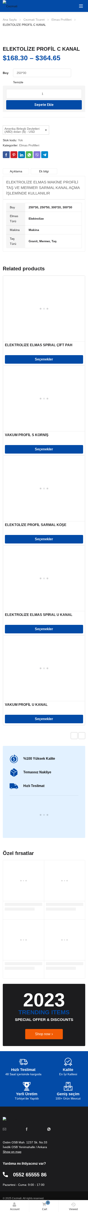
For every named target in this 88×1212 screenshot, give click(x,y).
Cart (45, 1206)
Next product (81, 735)
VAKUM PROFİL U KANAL (26, 704)
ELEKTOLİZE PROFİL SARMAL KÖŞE (35, 525)
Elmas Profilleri (61, 19)
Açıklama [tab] (16, 171)
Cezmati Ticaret (34, 19)
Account (14, 1209)
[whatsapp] (48, 1129)
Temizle (18, 82)
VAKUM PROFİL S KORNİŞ (26, 435)
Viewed (73, 1209)
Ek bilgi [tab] (44, 171)
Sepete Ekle (44, 104)
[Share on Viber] (37, 154)
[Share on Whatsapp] (29, 154)
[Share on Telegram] (44, 154)
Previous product (74, 735)
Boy (6, 73)
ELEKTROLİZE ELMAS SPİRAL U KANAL (38, 615)
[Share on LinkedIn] (21, 154)
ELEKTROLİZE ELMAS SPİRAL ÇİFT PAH (38, 345)
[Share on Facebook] (6, 154)
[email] (4, 1129)
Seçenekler (44, 359)
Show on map (12, 1151)
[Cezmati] (15, 6)
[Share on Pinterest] (13, 154)
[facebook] (26, 1129)
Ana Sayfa (10, 19)
